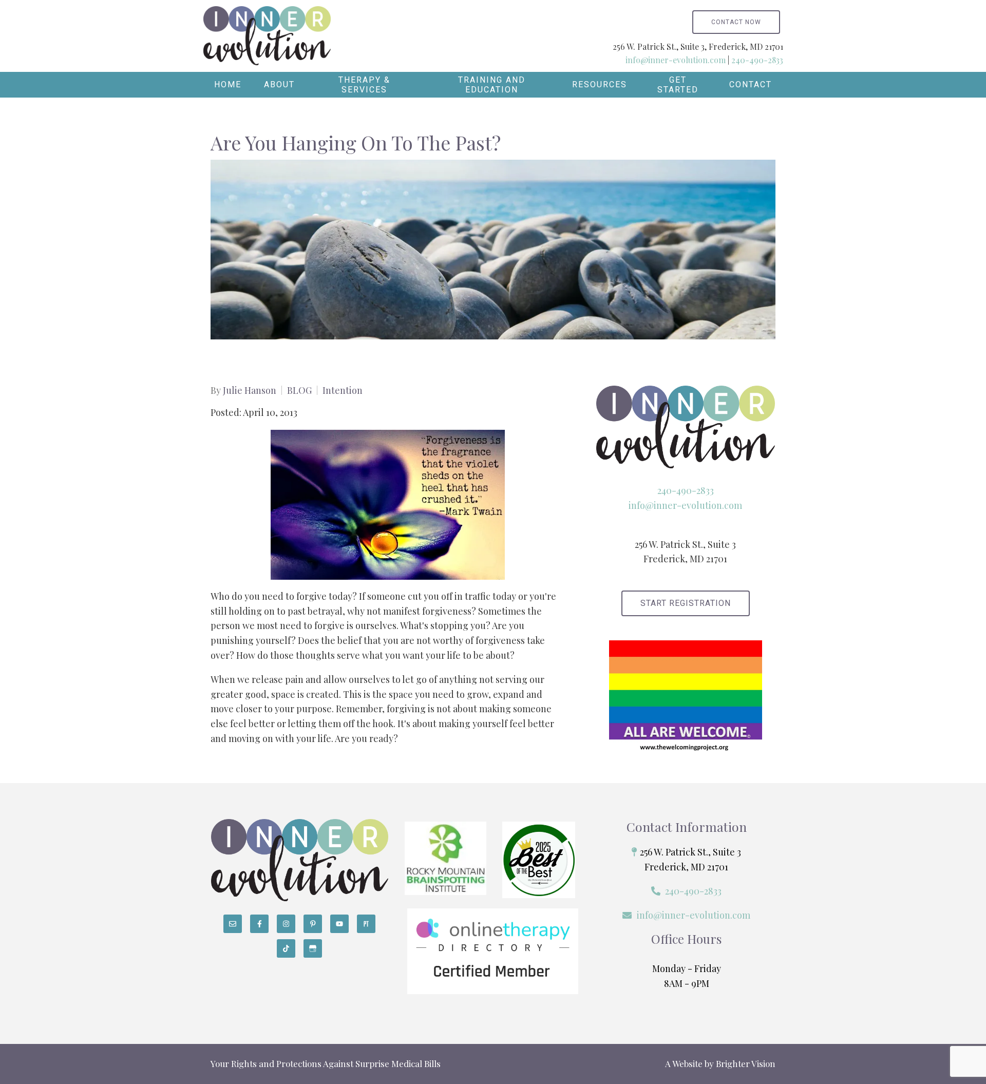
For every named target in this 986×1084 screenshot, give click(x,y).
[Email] (232, 924)
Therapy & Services (364, 84)
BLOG (299, 390)
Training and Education (491, 84)
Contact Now (736, 22)
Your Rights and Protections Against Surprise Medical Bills (326, 1063)
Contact (750, 84)
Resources (599, 84)
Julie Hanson (249, 390)
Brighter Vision (745, 1063)
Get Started (677, 84)
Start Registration (685, 603)
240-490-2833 (757, 59)
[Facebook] (259, 924)
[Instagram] (286, 924)
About (279, 84)
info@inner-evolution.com (675, 59)
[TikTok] (286, 948)
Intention (343, 390)
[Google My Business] (313, 948)
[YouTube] (339, 924)
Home (227, 84)
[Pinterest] (313, 924)
